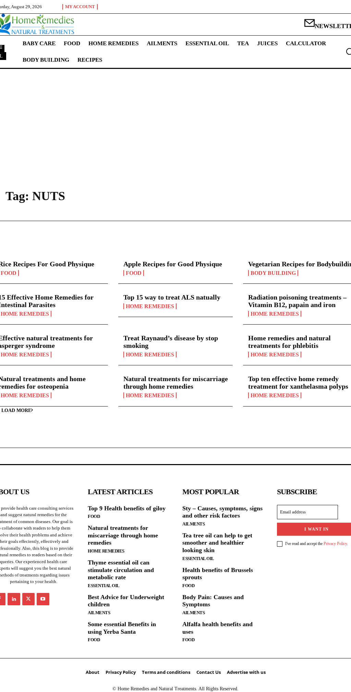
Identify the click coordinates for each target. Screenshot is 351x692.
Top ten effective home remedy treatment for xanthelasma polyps (298, 382)
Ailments (99, 612)
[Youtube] (43, 599)
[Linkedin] (14, 599)
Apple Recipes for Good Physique (172, 264)
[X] (28, 599)
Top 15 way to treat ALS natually (171, 297)
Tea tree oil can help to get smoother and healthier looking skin (217, 543)
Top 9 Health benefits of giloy (127, 508)
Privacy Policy (335, 543)
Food (134, 273)
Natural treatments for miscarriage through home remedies (175, 382)
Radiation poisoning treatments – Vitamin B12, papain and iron (297, 300)
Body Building (273, 273)
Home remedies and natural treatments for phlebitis (289, 341)
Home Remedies (150, 306)
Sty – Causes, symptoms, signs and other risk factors (222, 512)
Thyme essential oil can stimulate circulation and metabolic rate (121, 570)
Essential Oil (104, 585)
